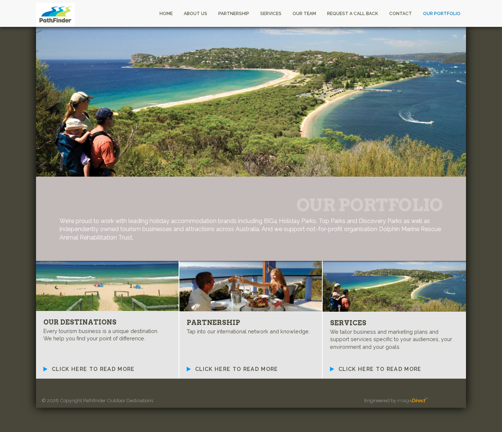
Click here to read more (92, 369)
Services (271, 13)
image (411, 400)
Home (166, 13)
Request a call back (352, 13)
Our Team (304, 13)
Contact (400, 13)
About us (195, 13)
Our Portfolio (441, 13)
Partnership (233, 13)
